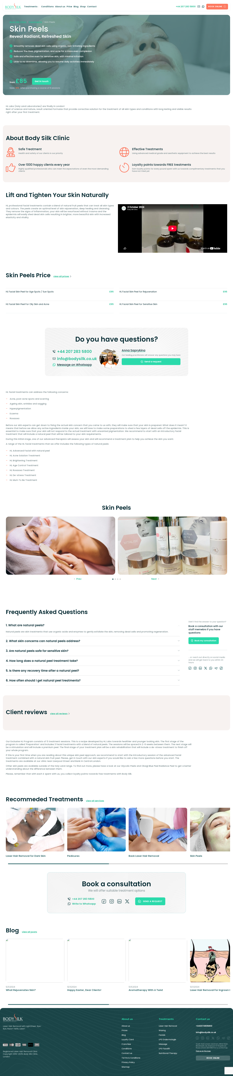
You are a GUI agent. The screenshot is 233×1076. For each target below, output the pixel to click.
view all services (95, 801)
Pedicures (73, 856)
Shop (83, 6)
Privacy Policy (128, 1062)
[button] (77, 579)
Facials (162, 1035)
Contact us (127, 1053)
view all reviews (58, 714)
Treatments (30, 6)
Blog (76, 6)
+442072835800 (204, 1026)
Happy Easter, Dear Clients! (84, 990)
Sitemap (126, 1067)
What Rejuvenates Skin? (21, 990)
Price (69, 6)
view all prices (61, 276)
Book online (213, 1058)
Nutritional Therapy (168, 1053)
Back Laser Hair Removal (144, 856)
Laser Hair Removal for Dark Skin (26, 856)
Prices (124, 1030)
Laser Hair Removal (168, 1026)
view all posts (29, 932)
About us (60, 6)
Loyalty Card (128, 1039)
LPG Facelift (164, 1048)
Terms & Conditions (131, 1057)
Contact (92, 6)
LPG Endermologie (167, 1039)
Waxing (162, 1030)
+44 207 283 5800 (186, 6)
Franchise (126, 1044)
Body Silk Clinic (18, 22)
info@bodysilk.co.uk (206, 1032)
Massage (163, 1044)
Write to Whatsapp (84, 903)
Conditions (47, 6)
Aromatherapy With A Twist (146, 990)
